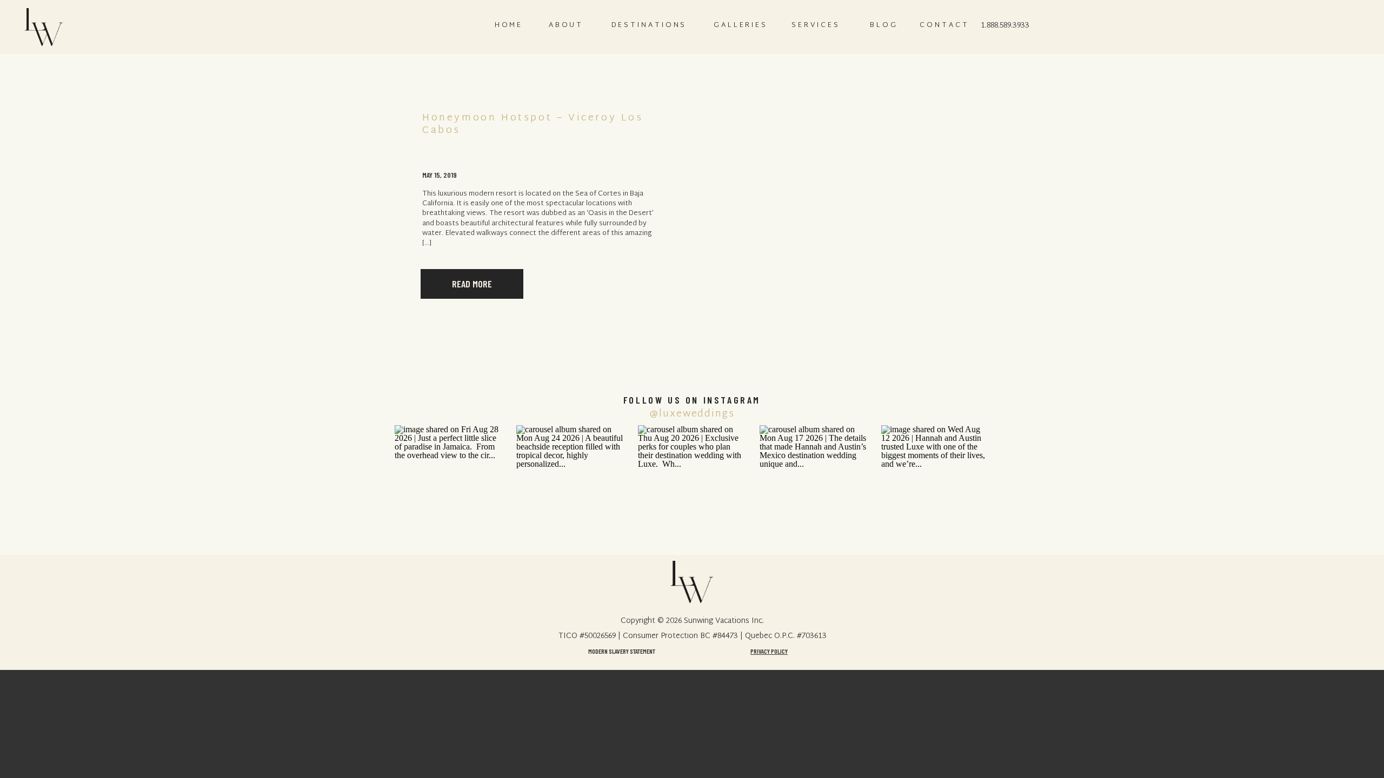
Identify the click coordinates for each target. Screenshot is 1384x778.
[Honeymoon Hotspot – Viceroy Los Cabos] (843, 205)
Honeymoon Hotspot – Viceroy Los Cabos (532, 124)
